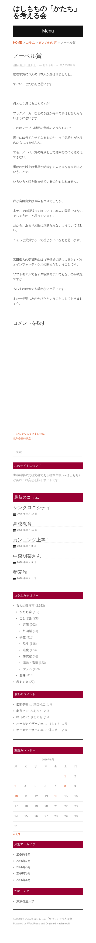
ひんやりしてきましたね (30, 433)
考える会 (22, 682)
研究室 (27, 656)
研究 (23, 637)
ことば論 (26, 618)
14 (56, 796)
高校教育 (22, 523)
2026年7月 (23, 861)
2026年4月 (23, 880)
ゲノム (27, 669)
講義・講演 (30, 663)
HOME (17, 42)
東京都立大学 (25, 901)
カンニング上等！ (31, 539)
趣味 (23, 675)
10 (16, 796)
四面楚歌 (22, 704)
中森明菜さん (27, 556)
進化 (26, 650)
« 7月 (16, 834)
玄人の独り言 (67, 65)
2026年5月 (23, 873)
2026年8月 (23, 854)
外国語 (27, 631)
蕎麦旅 (20, 572)
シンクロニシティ (31, 507)
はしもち (48, 65)
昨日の (20, 717)
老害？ (20, 711)
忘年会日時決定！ (23, 438)
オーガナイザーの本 (30, 723)
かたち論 (26, 612)
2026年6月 (23, 867)
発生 (26, 643)
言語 (26, 624)
